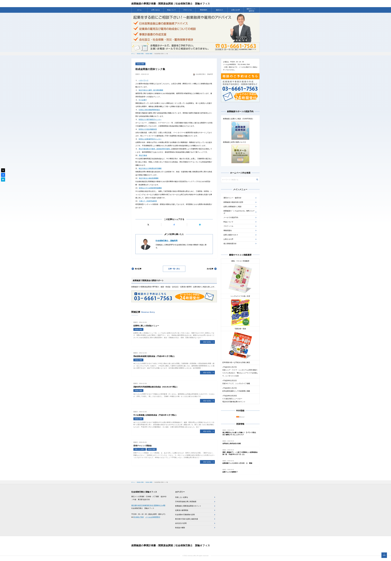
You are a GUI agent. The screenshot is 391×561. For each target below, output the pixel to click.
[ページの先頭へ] (384, 555)
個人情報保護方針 (230, 243)
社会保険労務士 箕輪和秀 (167, 241)
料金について (171, 10)
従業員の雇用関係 (181, 510)
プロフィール (187, 10)
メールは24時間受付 (152, 517)
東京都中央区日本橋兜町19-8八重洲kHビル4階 (148, 505)
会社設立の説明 (181, 523)
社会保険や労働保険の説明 (185, 514)
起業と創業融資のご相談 (232, 206)
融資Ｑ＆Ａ (219, 10)
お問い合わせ (155, 10)
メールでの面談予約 (231, 217)
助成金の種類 (140, 64)
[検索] (257, 180)
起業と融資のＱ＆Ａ (231, 235)
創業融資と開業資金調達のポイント (188, 506)
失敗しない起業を (181, 497)
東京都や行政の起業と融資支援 (186, 519)
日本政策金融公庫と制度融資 (185, 501)
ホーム (139, 10)
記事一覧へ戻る (174, 269)
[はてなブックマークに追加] (200, 224)
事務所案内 (203, 10)
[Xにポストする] (148, 224)
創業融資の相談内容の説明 (233, 202)
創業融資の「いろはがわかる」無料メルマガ (239, 212)
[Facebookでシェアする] (174, 224)
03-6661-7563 (138, 517)
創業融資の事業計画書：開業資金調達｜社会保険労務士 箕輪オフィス (170, 3)
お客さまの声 (235, 10)
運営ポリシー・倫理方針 (252, 10)
